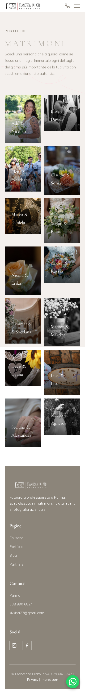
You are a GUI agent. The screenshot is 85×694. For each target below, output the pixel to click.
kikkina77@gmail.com (26, 613)
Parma (14, 595)
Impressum (49, 679)
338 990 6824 (21, 604)
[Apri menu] (77, 6)
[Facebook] (27, 645)
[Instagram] (14, 645)
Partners (16, 564)
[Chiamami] (67, 6)
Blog (13, 555)
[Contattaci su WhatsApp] (72, 681)
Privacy (32, 679)
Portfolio (16, 546)
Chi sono (16, 538)
